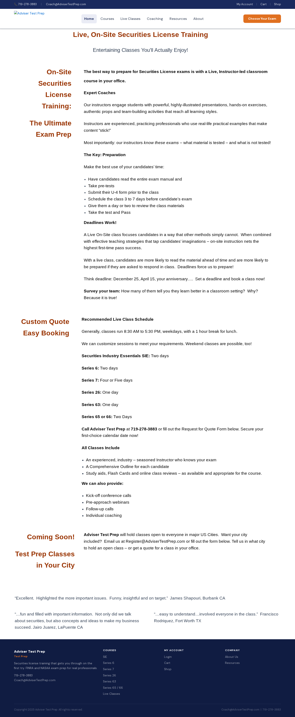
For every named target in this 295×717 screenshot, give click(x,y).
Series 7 (108, 669)
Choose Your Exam (262, 19)
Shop (277, 4)
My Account (245, 4)
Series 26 (109, 675)
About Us (231, 657)
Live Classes (130, 18)
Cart (263, 4)
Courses (107, 18)
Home (89, 18)
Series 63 (109, 681)
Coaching (155, 18)
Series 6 (108, 663)
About (198, 18)
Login (168, 657)
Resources (178, 18)
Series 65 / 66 (113, 688)
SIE (105, 657)
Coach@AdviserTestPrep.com (66, 4)
